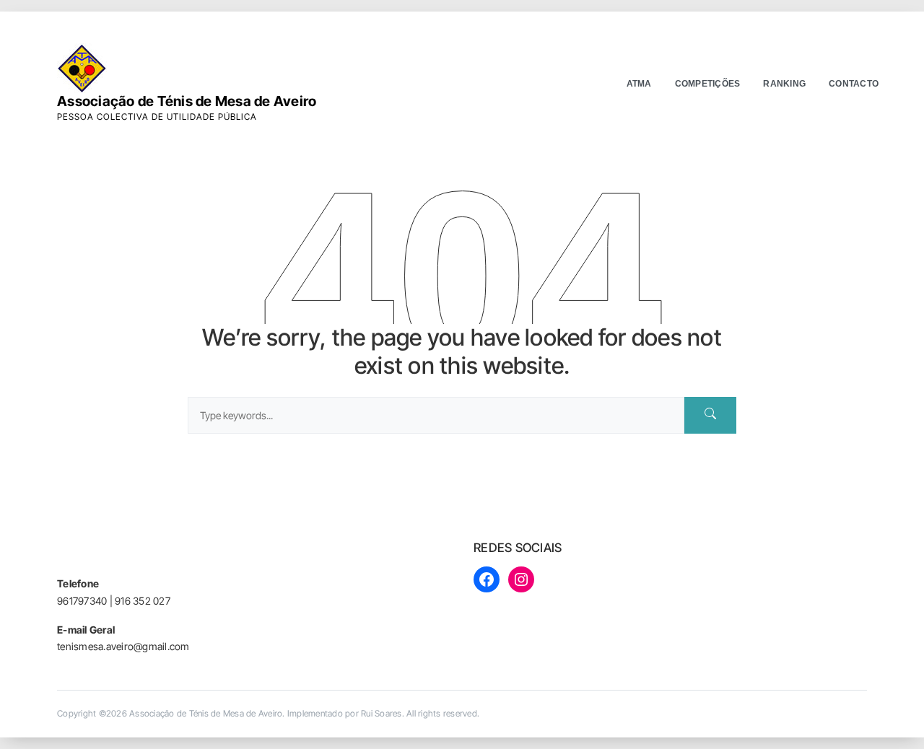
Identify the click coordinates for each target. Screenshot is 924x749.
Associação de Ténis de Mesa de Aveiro (186, 101)
